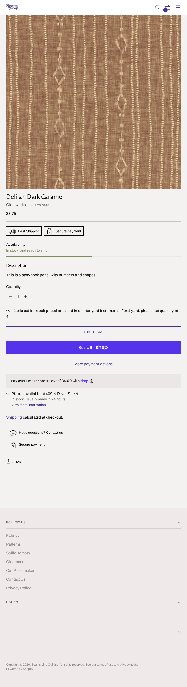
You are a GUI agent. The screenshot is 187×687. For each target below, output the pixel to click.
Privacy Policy (18, 588)
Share (17, 462)
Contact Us (16, 579)
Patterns (13, 544)
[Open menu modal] (178, 7)
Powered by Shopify (19, 669)
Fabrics (12, 535)
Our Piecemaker (20, 570)
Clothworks (16, 205)
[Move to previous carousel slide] (165, 492)
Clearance (15, 562)
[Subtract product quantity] (25, 297)
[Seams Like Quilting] (12, 7)
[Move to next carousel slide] (177, 491)
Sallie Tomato (18, 553)
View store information (28, 405)
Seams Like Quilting (45, 664)
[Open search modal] (157, 7)
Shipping (14, 417)
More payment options (93, 364)
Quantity (13, 287)
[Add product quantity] (10, 297)
